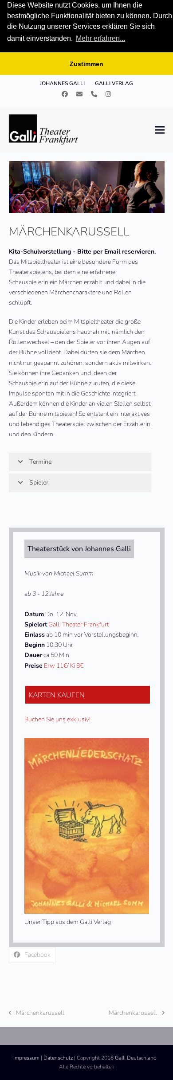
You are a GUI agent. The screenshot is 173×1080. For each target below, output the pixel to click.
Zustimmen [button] (86, 63)
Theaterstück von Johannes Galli (79, 549)
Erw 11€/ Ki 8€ (63, 665)
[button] (160, 129)
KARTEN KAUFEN (57, 695)
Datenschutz (58, 1057)
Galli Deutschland (136, 1057)
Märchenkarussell (37, 1013)
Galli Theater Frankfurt (78, 624)
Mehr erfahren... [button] (100, 38)
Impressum (26, 1057)
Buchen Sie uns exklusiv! (57, 719)
